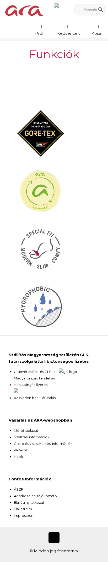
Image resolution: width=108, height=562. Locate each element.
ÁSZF (18, 489)
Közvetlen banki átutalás (35, 398)
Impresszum (24, 515)
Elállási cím (23, 509)
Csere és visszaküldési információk (43, 443)
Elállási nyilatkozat (29, 502)
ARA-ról (20, 450)
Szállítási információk (32, 437)
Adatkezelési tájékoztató (35, 496)
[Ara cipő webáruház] (24, 10)
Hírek (18, 457)
